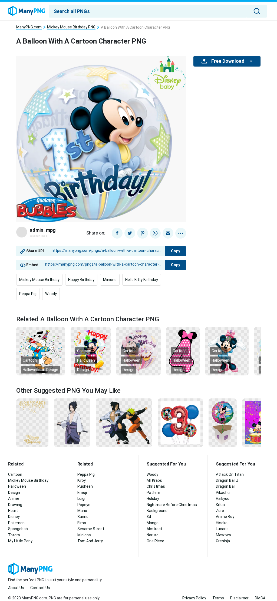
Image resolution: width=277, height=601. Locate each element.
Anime (13, 498)
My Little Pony (20, 541)
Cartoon (30, 360)
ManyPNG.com (29, 27)
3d (149, 516)
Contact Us (40, 588)
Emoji (82, 492)
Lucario (222, 529)
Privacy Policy (194, 598)
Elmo (81, 523)
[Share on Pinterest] (142, 233)
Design (52, 370)
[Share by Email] (168, 233)
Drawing (15, 505)
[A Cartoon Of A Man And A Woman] (124, 422)
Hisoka (221, 523)
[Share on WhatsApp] (155, 233)
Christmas (156, 486)
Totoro (14, 535)
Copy (175, 251)
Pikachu (223, 492)
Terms (218, 598)
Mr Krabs (154, 480)
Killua (220, 505)
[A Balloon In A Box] (222, 422)
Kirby (81, 480)
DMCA (260, 598)
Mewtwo (223, 535)
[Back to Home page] (26, 11)
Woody (51, 294)
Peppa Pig (28, 294)
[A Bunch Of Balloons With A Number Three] (180, 422)
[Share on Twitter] (129, 233)
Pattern (153, 492)
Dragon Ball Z (227, 480)
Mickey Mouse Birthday (39, 280)
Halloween (32, 370)
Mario (82, 510)
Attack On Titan (230, 474)
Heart (13, 510)
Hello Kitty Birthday (141, 280)
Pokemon (16, 523)
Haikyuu (222, 498)
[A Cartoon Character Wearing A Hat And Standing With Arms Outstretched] (227, 351)
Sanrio (82, 516)
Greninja (223, 541)
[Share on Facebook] (117, 233)
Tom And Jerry (90, 541)
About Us (16, 588)
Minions (110, 280)
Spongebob (18, 529)
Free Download (227, 61)
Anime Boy (225, 516)
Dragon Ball (225, 486)
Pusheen (85, 486)
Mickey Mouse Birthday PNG (71, 27)
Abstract (154, 529)
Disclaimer (239, 598)
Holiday (153, 498)
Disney (14, 516)
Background (157, 510)
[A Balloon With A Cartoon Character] (138, 351)
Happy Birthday (81, 280)
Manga (153, 523)
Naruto (153, 535)
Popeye (83, 505)
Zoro (220, 510)
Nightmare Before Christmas (172, 505)
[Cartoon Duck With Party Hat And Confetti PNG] (40, 351)
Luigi (81, 498)
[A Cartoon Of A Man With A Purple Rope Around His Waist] (72, 422)
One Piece (155, 541)
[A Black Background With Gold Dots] (32, 422)
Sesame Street (90, 529)
